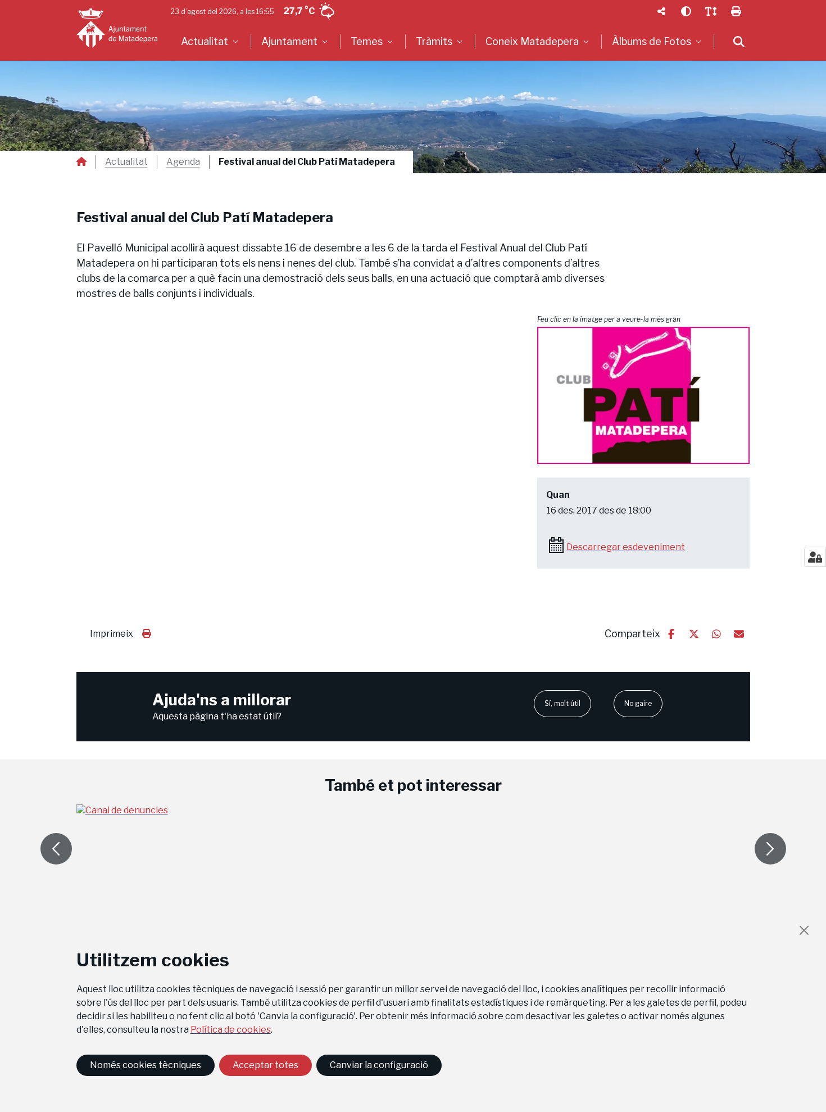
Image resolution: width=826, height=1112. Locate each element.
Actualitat (126, 161)
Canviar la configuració (379, 1065)
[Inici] (116, 28)
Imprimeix (111, 633)
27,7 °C (299, 11)
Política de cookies (230, 1029)
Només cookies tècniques (145, 1065)
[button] (643, 395)
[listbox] (211, 41)
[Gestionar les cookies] (815, 557)
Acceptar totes (265, 1065)
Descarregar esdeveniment (625, 547)
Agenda (183, 161)
